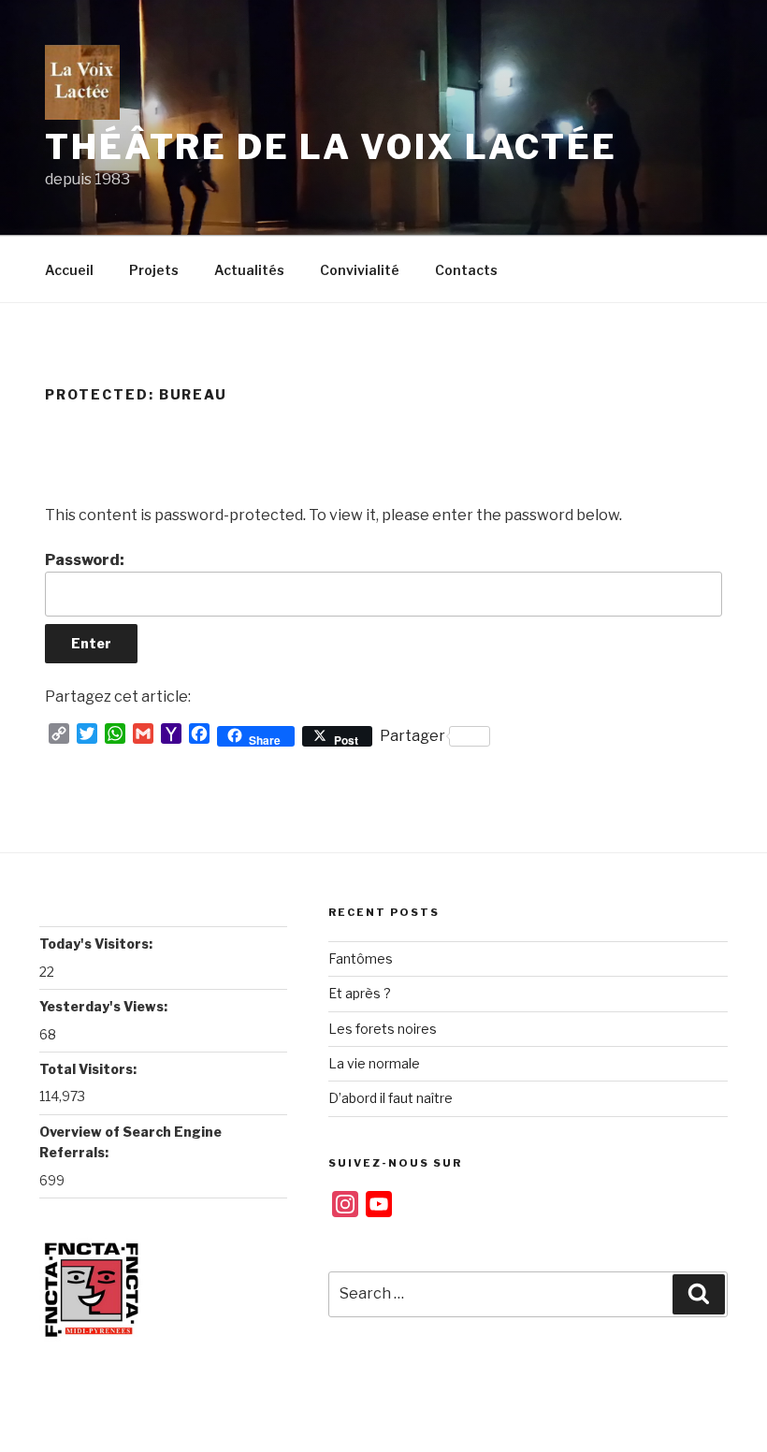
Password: (84, 560)
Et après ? (359, 993)
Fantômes (360, 958)
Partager (412, 736)
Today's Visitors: (97, 943)
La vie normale (374, 1063)
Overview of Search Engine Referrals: (130, 1142)
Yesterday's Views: (104, 1006)
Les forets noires (382, 1029)
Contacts (466, 270)
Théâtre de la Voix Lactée (331, 146)
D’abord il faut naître (390, 1098)
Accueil (69, 270)
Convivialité (359, 270)
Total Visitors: (89, 1069)
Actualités (249, 270)
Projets (154, 270)
